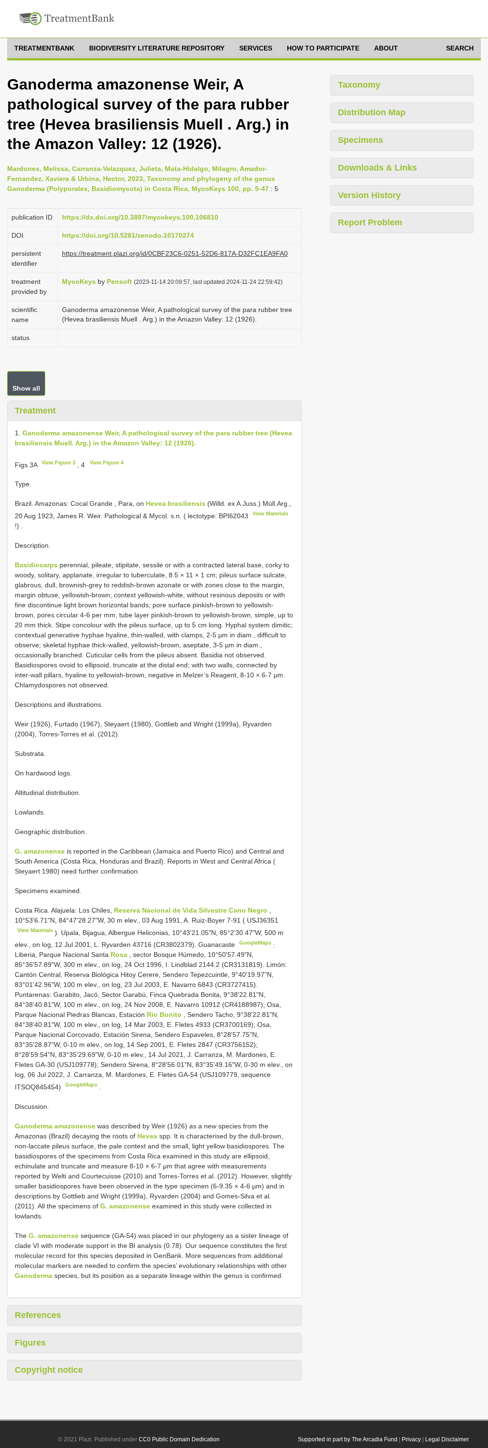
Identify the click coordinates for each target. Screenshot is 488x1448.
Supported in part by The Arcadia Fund (347, 1439)
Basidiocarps (36, 565)
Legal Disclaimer (447, 1439)
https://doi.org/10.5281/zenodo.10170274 (128, 235)
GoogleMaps (255, 942)
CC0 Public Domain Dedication (179, 1439)
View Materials (270, 513)
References (38, 1315)
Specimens (360, 140)
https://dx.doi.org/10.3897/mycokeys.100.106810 (140, 217)
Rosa (119, 954)
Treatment (35, 410)
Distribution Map (372, 112)
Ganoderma (33, 1275)
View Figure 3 (58, 462)
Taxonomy (359, 85)
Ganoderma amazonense (55, 1126)
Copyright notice (49, 1370)
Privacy (411, 1439)
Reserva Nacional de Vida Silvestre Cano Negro (191, 910)
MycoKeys (79, 281)
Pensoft (119, 281)
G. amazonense (40, 851)
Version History (369, 195)
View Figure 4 (106, 462)
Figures (30, 1342)
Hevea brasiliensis (175, 503)
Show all (26, 388)
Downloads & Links (377, 167)
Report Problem (370, 222)
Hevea (147, 1136)
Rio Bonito (165, 1014)
